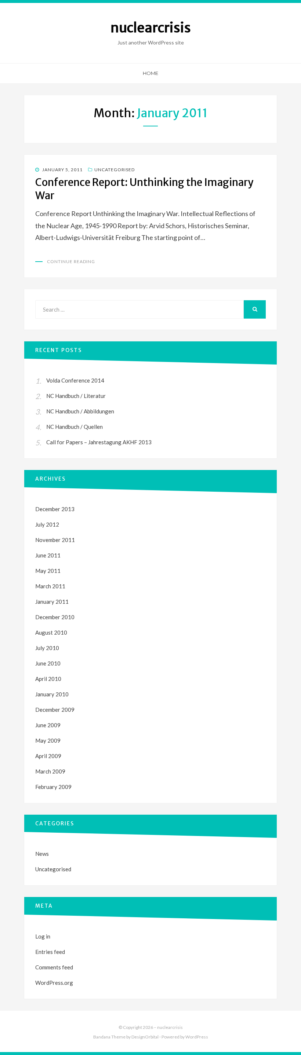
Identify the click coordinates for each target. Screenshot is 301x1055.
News (42, 853)
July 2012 (47, 524)
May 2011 (48, 570)
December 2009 (55, 709)
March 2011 (50, 586)
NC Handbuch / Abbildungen (80, 411)
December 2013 (55, 509)
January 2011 (52, 601)
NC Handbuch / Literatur (76, 395)
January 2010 (52, 694)
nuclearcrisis (150, 27)
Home (150, 73)
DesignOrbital (145, 1037)
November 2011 (55, 540)
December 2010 (55, 617)
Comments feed (54, 967)
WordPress (196, 1037)
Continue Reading (71, 261)
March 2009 (50, 771)
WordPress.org (54, 982)
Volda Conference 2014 (75, 380)
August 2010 (51, 632)
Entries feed (50, 951)
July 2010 (47, 648)
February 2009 (53, 786)
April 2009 (48, 756)
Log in (42, 936)
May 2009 (48, 740)
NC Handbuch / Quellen (74, 426)
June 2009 (48, 725)
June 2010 (48, 663)
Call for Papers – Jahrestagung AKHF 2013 (99, 442)
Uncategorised (114, 169)
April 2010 (48, 678)
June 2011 (48, 555)
